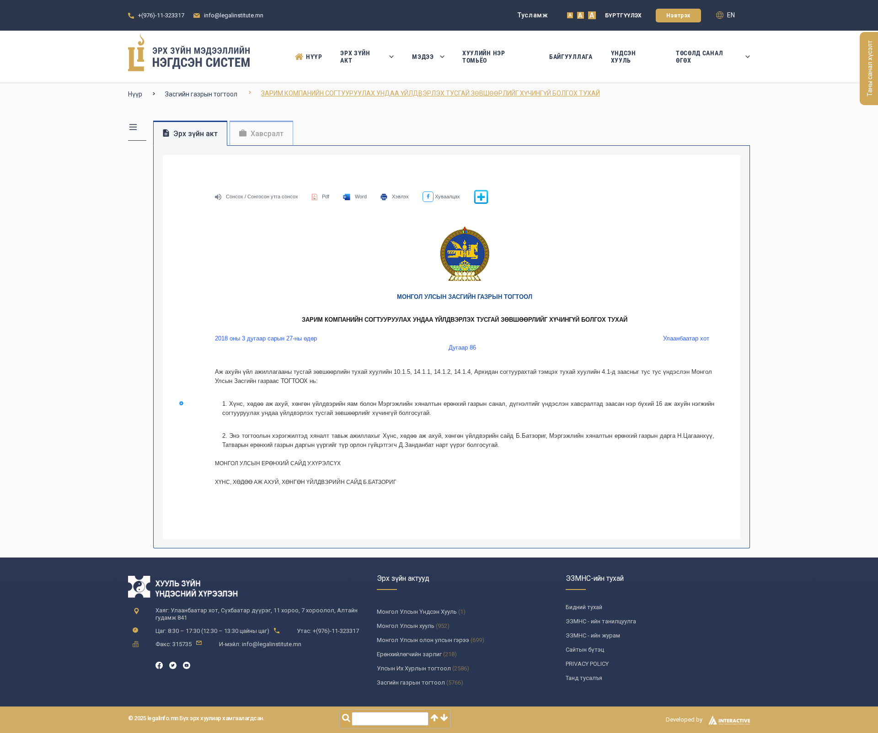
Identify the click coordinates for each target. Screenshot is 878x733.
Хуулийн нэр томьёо (483, 56)
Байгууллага (571, 56)
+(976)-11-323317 (161, 15)
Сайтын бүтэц (585, 649)
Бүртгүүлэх (623, 15)
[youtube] (186, 664)
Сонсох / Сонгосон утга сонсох (262, 196)
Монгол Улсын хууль (405, 625)
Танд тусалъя (584, 678)
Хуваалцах (447, 196)
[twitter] (173, 664)
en (730, 15)
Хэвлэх (400, 196)
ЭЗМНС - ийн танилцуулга (601, 621)
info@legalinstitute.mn (233, 15)
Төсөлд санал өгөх (699, 56)
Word (361, 196)
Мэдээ (423, 56)
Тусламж (533, 15)
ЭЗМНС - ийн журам (593, 635)
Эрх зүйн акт (355, 56)
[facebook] (159, 664)
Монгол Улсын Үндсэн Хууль (417, 611)
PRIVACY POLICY (587, 663)
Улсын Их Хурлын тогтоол (414, 668)
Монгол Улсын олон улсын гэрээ (423, 640)
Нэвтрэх (678, 15)
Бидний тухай (584, 607)
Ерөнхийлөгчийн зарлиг (409, 654)
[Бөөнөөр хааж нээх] (481, 202)
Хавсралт (266, 133)
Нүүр (314, 56)
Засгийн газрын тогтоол (201, 94)
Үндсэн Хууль (623, 56)
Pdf (325, 196)
